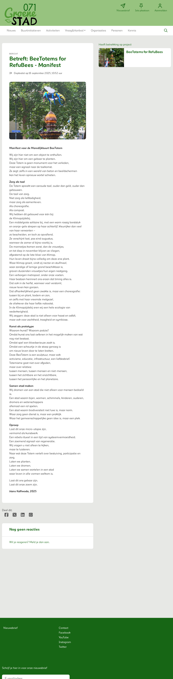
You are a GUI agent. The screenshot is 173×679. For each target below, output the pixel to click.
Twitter (63, 647)
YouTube (64, 637)
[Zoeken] (166, 30)
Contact (63, 628)
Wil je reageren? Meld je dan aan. (29, 542)
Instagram (65, 642)
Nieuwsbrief (10, 628)
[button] (11, 30)
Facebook (64, 632)
